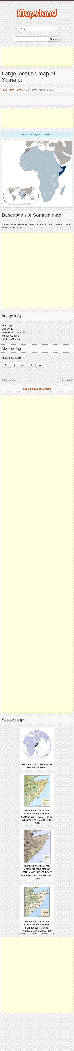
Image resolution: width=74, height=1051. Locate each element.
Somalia (20, 89)
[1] (6, 365)
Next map (65, 380)
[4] (32, 365)
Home (4, 89)
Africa (11, 89)
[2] (14, 365)
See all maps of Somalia (37, 388)
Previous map (10, 380)
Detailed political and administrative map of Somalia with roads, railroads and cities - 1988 (37, 926)
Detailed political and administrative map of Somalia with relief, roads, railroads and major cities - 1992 (37, 816)
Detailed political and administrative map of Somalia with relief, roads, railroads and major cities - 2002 (37, 872)
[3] (23, 365)
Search (54, 39)
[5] (40, 365)
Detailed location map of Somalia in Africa (37, 766)
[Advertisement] (37, 56)
